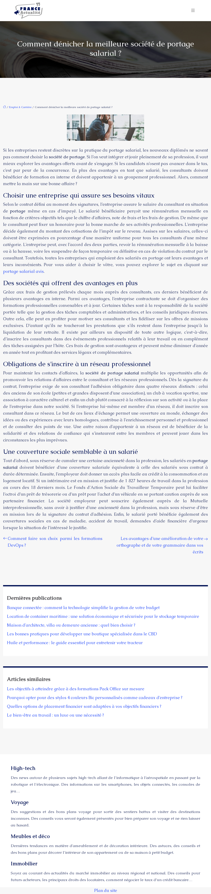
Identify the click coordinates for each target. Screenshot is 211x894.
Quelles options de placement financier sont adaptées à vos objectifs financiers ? (84, 706)
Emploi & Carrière (20, 107)
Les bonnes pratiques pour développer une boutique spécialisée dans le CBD (82, 634)
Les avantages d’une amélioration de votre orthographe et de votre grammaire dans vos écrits (160, 545)
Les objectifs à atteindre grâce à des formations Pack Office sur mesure (75, 689)
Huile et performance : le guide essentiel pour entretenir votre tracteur (75, 642)
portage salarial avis (23, 271)
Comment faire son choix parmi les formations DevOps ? (55, 542)
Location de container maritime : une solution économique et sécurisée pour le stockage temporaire (103, 616)
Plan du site (105, 890)
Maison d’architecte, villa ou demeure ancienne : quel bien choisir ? (71, 625)
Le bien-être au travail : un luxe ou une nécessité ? (55, 715)
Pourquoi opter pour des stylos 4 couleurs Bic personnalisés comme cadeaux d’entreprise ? (94, 697)
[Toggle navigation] (193, 10)
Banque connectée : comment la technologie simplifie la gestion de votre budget (83, 607)
